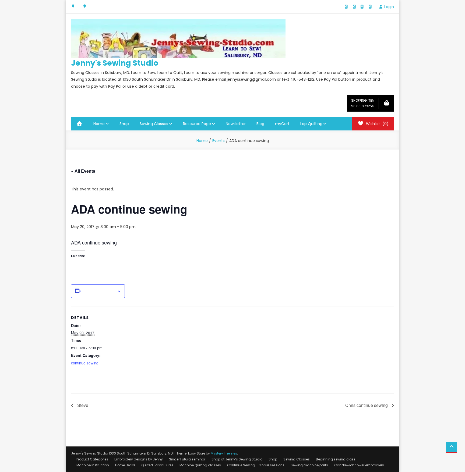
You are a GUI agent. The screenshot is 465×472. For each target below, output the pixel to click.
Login (389, 6)
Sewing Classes (154, 123)
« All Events (83, 171)
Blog (260, 123)
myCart (282, 123)
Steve (82, 405)
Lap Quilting (311, 123)
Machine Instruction (92, 465)
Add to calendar (99, 291)
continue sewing (84, 362)
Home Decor (125, 465)
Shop (124, 123)
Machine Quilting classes (200, 465)
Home (99, 123)
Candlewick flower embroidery (359, 465)
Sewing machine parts (309, 465)
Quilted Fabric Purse (157, 465)
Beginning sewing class (335, 459)
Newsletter (236, 123)
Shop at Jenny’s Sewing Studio (237, 459)
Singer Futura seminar (187, 459)
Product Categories (92, 459)
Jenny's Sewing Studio (114, 63)
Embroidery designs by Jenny (138, 459)
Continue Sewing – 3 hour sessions (255, 465)
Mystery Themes (224, 453)
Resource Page (197, 123)
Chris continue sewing (367, 405)
